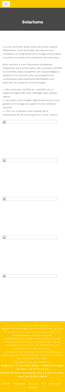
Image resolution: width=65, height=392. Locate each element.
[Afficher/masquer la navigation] (6, 4)
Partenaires (55, 383)
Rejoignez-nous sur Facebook (32, 362)
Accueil (6, 383)
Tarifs (44, 383)
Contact (32, 387)
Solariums (33, 383)
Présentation (19, 383)
